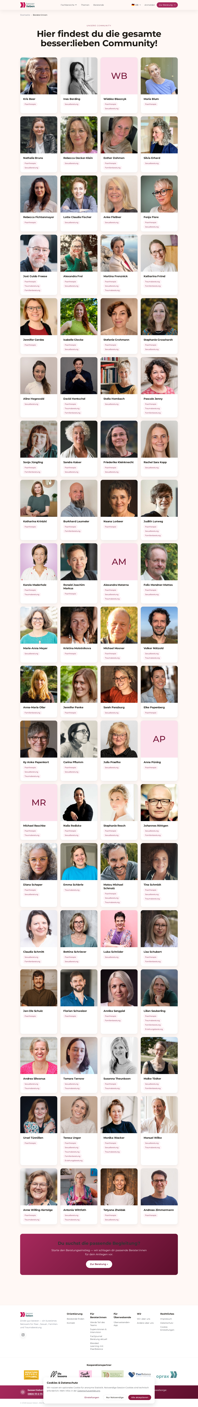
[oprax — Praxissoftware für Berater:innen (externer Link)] (166, 1375)
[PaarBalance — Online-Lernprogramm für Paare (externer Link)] (139, 1375)
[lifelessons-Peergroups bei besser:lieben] (58, 1375)
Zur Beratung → (99, 1264)
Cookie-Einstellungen (167, 1328)
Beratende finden (75, 1319)
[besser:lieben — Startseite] (27, 5)
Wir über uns (143, 1319)
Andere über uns (145, 1323)
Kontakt (71, 1323)
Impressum (166, 1319)
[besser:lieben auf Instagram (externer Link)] (23, 1335)
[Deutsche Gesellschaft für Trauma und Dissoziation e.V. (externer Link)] (112, 1375)
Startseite (25, 15)
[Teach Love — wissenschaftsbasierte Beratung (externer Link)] (85, 1375)
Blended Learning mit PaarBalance (96, 1346)
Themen (85, 5)
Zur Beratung (166, 5)
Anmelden (150, 5)
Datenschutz (166, 1323)
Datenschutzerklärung (88, 1390)
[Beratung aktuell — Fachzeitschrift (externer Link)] (31, 1375)
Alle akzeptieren (139, 1397)
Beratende (98, 5)
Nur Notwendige (115, 1397)
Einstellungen (92, 1397)
